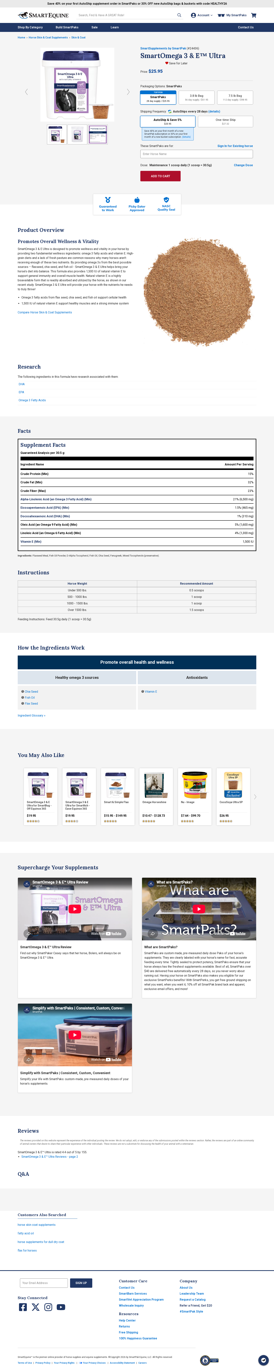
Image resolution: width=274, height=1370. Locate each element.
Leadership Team (192, 1293)
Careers (142, 1363)
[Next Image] (128, 92)
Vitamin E (151, 691)
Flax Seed (31, 703)
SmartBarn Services (133, 1293)
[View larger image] (77, 85)
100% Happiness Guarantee (138, 1338)
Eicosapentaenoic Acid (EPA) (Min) (45, 507)
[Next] (254, 797)
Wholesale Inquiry (131, 1305)
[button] (179, 15)
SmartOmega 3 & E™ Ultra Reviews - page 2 (49, 1156)
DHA (22, 384)
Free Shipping (128, 1332)
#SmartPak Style (191, 1311)
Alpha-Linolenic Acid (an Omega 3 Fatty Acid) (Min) (56, 499)
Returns (124, 1326)
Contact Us (127, 1287)
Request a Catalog (193, 1299)
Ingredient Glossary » (31, 715)
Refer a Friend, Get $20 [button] (196, 1305)
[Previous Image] (26, 92)
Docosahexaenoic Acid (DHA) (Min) (45, 516)
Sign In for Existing (235, 146)
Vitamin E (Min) (31, 541)
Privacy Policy (42, 1363)
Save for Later (178, 63)
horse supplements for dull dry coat (41, 1242)
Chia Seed (31, 691)
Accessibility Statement (122, 1363)
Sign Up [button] (81, 1283)
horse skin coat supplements (37, 1225)
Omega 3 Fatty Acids (32, 400)
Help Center (127, 1320)
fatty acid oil (26, 1233)
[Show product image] (57, 134)
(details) (214, 111)
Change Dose (243, 165)
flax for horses (27, 1250)
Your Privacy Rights (64, 1363)
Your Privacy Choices (94, 1363)
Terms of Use (25, 1363)
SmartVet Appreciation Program (141, 1299)
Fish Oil (30, 697)
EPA (21, 392)
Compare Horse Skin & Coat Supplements (45, 312)
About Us (186, 1287)
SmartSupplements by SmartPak (163, 48)
